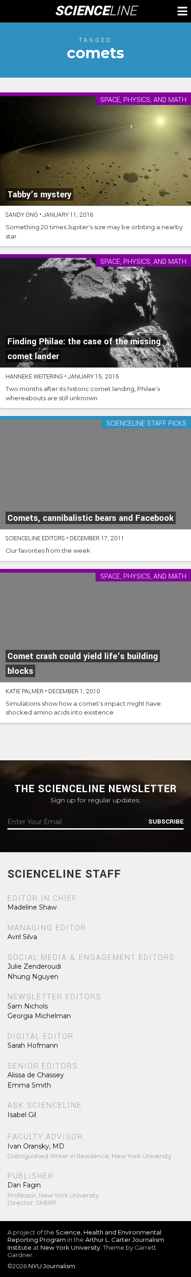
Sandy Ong (22, 215)
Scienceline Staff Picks (146, 424)
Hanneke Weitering (34, 377)
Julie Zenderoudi (34, 966)
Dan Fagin (24, 1185)
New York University (70, 1247)
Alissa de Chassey (35, 1075)
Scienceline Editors (35, 538)
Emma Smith (29, 1085)
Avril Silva (22, 937)
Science (96, 11)
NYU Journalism (51, 1266)
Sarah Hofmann (32, 1045)
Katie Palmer (25, 691)
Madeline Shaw (32, 907)
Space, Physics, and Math (143, 100)
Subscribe (166, 822)
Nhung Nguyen (32, 976)
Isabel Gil (21, 1115)
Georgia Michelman (39, 1016)
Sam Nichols (27, 1006)
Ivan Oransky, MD (35, 1146)
